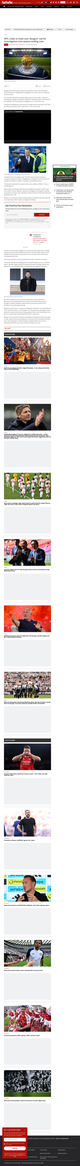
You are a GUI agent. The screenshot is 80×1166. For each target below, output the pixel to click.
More (68, 6)
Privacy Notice (9, 220)
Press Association (20, 44)
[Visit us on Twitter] (48, 2)
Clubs (63, 6)
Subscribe (63, 2)
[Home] (4, 6)
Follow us (40, 86)
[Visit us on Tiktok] (58, 2)
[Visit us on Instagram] (53, 2)
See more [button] (25, 247)
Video (42, 6)
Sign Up (15, 1148)
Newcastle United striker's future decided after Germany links (64, 199)
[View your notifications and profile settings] (74, 2)
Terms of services (24, 219)
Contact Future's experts (28, 1150)
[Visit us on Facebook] (46, 2)
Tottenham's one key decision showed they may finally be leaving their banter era (65, 191)
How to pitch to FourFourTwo (29, 1157)
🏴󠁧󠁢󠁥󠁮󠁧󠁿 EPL (59, 29)
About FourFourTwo (45, 1153)
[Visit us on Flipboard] (56, 2)
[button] (77, 2)
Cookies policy (61, 1150)
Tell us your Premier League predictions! (64, 206)
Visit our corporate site (62, 1138)
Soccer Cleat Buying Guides (16, 6)
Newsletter (29, 6)
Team (5, 34)
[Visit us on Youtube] (51, 2)
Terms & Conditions (13, 1155)
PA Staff (12, 44)
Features (49, 6)
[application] (27, 126)
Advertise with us (62, 1153)
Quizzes (56, 6)
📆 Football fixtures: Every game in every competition (28, 29)
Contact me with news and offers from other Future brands (15, 1144)
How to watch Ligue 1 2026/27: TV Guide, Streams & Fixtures (65, 185)
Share (8, 86)
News (36, 6)
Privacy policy (43, 1150)
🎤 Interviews (69, 29)
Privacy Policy (20, 1154)
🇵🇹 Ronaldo (50, 29)
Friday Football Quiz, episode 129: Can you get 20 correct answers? (64, 178)
